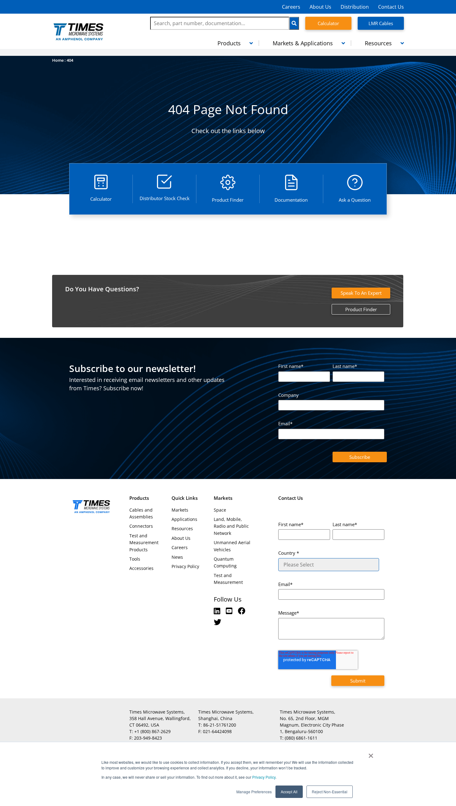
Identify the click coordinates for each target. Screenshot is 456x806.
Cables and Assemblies (141, 513)
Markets (180, 510)
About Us (320, 6)
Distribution (355, 6)
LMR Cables (381, 23)
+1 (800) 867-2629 (152, 731)
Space (220, 510)
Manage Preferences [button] (254, 791)
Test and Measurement (228, 578)
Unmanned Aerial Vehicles (232, 546)
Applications (184, 519)
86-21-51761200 (219, 725)
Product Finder (361, 309)
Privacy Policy (263, 777)
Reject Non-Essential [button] (329, 791)
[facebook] (241, 611)
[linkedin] (218, 611)
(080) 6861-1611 (301, 738)
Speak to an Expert (361, 293)
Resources (182, 528)
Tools (134, 559)
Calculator (328, 23)
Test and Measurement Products (144, 543)
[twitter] (217, 622)
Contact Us (391, 6)
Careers (291, 6)
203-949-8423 (148, 738)
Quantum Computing (225, 562)
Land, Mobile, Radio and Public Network (231, 526)
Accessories (141, 568)
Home (58, 60)
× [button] (370, 753)
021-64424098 (217, 731)
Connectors (141, 526)
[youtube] (230, 611)
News (177, 557)
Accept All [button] (289, 791)
